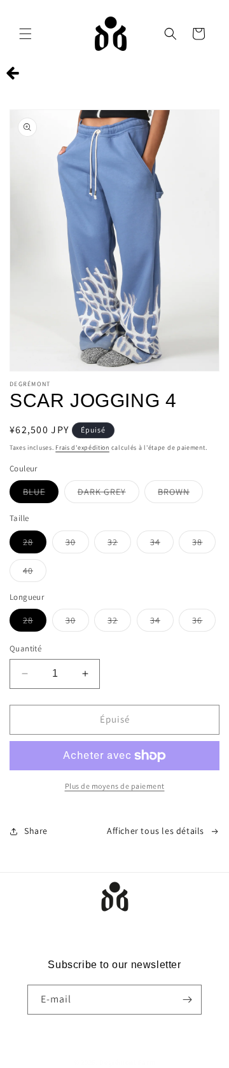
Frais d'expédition (82, 447)
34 (162, 544)
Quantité (25, 648)
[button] (25, 34)
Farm (146, 1062)
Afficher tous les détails (155, 830)
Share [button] (36, 830)
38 (204, 544)
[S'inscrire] (187, 1000)
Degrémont (117, 1062)
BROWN (180, 494)
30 (77, 544)
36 (204, 623)
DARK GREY (108, 494)
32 (119, 544)
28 (34, 544)
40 (34, 573)
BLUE (41, 494)
